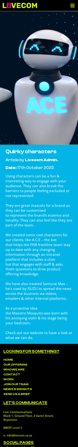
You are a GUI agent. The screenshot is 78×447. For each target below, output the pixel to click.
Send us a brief (16, 394)
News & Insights (17, 389)
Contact (11, 374)
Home (8, 359)
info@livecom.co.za (19, 435)
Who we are (14, 369)
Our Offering (15, 364)
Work (8, 379)
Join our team (15, 384)
